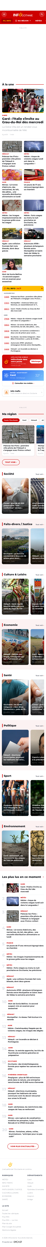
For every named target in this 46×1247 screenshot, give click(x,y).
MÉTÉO (38, 21)
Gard (29, 1179)
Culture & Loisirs (15, 574)
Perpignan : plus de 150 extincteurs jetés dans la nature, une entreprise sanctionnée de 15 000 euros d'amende (25, 1080)
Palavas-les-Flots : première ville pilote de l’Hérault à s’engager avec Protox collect (11, 161)
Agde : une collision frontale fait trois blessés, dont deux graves (11, 247)
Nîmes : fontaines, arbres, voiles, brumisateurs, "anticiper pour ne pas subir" (25, 1133)
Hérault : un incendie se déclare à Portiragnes (23, 1040)
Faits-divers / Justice (18, 524)
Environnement (14, 826)
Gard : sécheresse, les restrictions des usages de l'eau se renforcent (25, 1108)
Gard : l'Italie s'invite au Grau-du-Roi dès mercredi (22, 120)
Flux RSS (5, 1217)
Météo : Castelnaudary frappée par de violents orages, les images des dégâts (25, 1029)
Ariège (30, 1199)
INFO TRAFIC (7, 1183)
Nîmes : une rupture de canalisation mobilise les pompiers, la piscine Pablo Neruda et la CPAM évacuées (26, 1120)
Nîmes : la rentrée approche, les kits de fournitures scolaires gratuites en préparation (26, 1053)
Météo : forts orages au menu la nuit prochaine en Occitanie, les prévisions (33, 220)
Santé (8, 675)
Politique (10, 725)
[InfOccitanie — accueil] (23, 14)
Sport (7, 775)
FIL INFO (7, 21)
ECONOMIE (7, 1196)
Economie (11, 625)
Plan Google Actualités (11, 1227)
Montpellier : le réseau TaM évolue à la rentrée (24, 1018)
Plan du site (7, 1223)
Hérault (30, 1183)
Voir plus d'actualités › (22, 1146)
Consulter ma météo (24, 383)
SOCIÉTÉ (5, 1186)
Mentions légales (9, 1230)
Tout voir (11, 462)
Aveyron (30, 1196)
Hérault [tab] (34, 420)
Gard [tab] (24, 420)
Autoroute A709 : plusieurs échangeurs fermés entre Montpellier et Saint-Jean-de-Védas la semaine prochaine (34, 249)
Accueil (5, 1210)
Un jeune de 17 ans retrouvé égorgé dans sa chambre (34, 187)
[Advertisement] (23, 53)
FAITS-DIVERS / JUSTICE (12, 1189)
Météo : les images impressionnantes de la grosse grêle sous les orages (11, 219)
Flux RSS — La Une (10, 1220)
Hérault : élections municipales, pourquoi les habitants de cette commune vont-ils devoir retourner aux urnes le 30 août (24, 1094)
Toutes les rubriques (10, 1213)
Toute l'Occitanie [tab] (11, 420)
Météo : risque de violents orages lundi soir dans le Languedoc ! (33, 160)
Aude (29, 1186)
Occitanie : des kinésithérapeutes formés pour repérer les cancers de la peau (25, 1066)
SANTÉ (5, 1199)
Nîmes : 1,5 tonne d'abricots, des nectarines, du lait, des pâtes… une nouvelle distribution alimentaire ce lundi (11, 191)
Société (9, 473)
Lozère (30, 1193)
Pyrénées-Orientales (35, 1189)
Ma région (23, 20)
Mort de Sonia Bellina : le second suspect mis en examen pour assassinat (12, 277)
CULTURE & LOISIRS (10, 1193)
